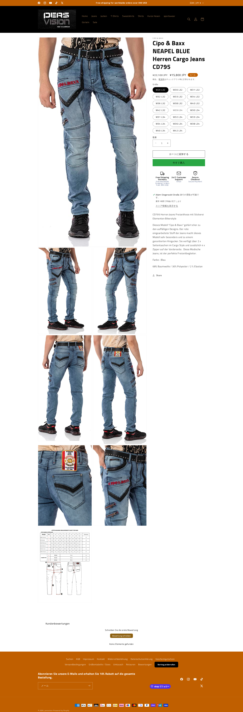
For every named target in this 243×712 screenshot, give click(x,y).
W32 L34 (178, 117)
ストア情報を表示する (167, 205)
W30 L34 (195, 110)
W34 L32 (195, 96)
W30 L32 (178, 89)
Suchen (69, 659)
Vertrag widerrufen (166, 664)
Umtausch (118, 664)
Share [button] (159, 275)
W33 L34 (195, 117)
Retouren (130, 664)
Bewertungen (145, 664)
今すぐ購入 (179, 162)
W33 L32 (178, 96)
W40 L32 (195, 103)
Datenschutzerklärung (142, 659)
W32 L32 (160, 96)
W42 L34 (178, 130)
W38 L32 (178, 103)
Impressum (88, 659)
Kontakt (101, 659)
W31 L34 (160, 117)
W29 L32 (160, 89)
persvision (49, 710)
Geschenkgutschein (165, 659)
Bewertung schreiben (121, 635)
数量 (155, 137)
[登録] (89, 685)
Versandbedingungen (75, 664)
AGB (78, 659)
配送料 (161, 79)
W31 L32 (195, 89)
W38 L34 (195, 123)
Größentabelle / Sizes (99, 664)
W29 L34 (179, 110)
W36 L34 (178, 123)
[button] (189, 19)
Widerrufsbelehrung (118, 659)
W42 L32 (160, 110)
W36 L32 (160, 103)
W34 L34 (160, 123)
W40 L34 (160, 130)
